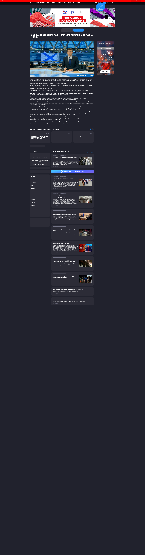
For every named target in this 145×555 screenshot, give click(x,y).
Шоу (48, 2)
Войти (113, 2)
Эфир (37, 2)
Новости (43, 2)
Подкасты (53, 2)
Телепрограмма (76, 2)
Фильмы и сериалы (62, 2)
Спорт (69, 2)
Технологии (37, 146)
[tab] (66, 30)
